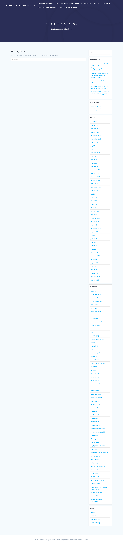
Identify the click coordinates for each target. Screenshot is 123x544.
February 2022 (95, 211)
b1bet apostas (95, 325)
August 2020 (94, 263)
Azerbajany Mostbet (97, 322)
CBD (92, 349)
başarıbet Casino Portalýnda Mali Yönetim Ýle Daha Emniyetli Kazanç (99, 75)
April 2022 (94, 204)
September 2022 (96, 187)
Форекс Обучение (96, 496)
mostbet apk (95, 411)
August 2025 (94, 142)
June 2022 (94, 197)
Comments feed (95, 519)
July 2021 (93, 235)
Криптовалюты (96, 484)
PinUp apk (94, 449)
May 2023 (94, 160)
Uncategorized (95, 470)
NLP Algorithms (96, 439)
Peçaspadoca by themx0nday (48, 7)
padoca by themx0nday (46, 3)
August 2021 (94, 232)
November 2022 (96, 180)
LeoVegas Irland (96, 404)
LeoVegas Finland (96, 398)
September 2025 (96, 139)
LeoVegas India (95, 401)
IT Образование (96, 394)
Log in (93, 512)
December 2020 (95, 256)
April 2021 (94, 246)
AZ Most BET (95, 318)
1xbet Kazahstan (96, 312)
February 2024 (95, 153)
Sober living (94, 463)
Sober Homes (95, 459)
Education (94, 367)
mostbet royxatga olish (98, 432)
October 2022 (95, 184)
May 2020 (94, 270)
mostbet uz (94, 435)
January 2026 (95, 132)
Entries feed (94, 516)
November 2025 (96, 135)
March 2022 (94, 208)
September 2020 (96, 259)
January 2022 (95, 215)
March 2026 (94, 125)
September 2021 (96, 228)
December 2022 (95, 177)
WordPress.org (95, 523)
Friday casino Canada (97, 384)
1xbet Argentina (96, 294)
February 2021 (95, 252)
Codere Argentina (96, 353)
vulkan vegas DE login (97, 480)
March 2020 (94, 273)
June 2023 (94, 156)
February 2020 (95, 276)
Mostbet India (95, 422)
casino (93, 343)
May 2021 (94, 242)
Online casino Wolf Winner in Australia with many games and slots (100, 94)
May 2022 (94, 201)
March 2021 (94, 249)
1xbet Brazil (94, 305)
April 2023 (94, 163)
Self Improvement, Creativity (99, 453)
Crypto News (95, 360)
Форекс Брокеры (96, 492)
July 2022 (93, 194)
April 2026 (94, 122)
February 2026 (95, 129)
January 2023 (95, 173)
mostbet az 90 (95, 415)
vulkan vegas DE (96, 477)
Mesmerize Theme (82, 540)
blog (92, 329)
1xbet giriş (94, 308)
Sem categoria (95, 456)
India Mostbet (95, 391)
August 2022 (94, 191)
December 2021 (95, 218)
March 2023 (94, 166)
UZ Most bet (94, 473)
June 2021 (94, 239)
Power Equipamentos (20, 5)
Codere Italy (94, 356)
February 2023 (95, 170)
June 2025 (94, 149)
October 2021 (95, 225)
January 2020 (95, 280)
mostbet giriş (95, 418)
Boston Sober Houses (97, 339)
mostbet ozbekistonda (98, 428)
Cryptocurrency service (98, 363)
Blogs (92, 332)
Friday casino (95, 380)
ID (91, 387)
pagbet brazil (95, 442)
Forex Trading (95, 377)
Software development (98, 466)
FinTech (93, 370)
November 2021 (96, 221)
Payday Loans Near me (98, 446)
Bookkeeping (95, 336)
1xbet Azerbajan (96, 298)
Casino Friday (95, 346)
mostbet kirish (95, 425)
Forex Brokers (95, 373)
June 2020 (94, 266)
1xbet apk (94, 291)
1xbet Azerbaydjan (96, 301)
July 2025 (93, 146)
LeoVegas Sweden (96, 408)
